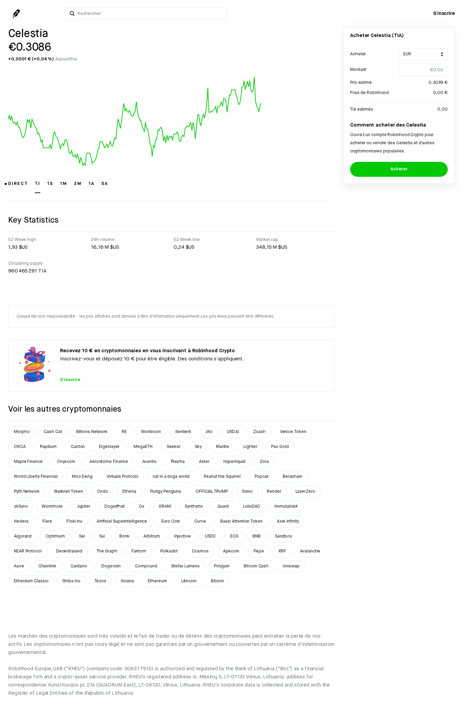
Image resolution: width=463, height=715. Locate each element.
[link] (444, 14)
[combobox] (150, 13)
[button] (18, 186)
